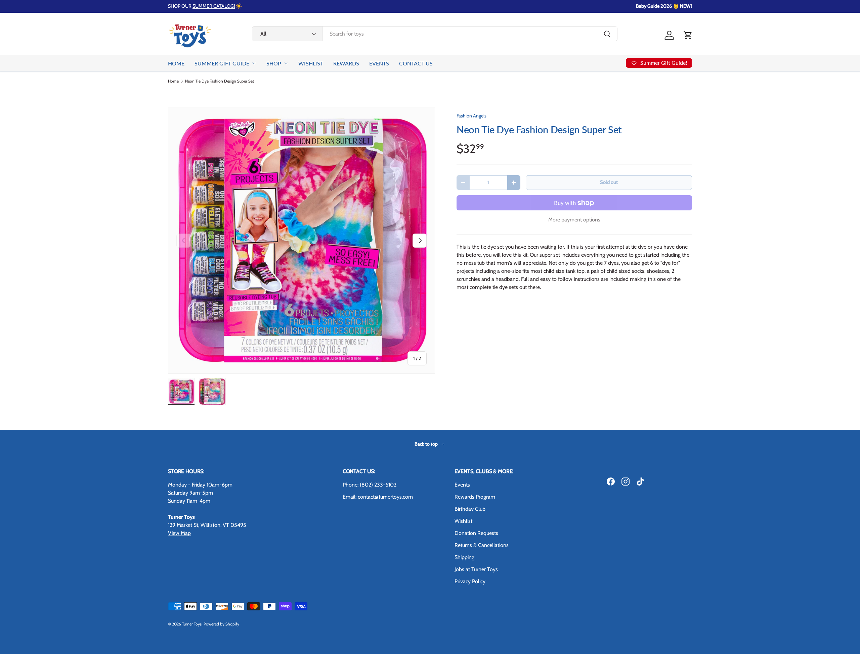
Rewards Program (475, 497)
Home (173, 81)
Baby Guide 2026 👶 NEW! (664, 6)
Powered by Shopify (221, 623)
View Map (179, 533)
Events (462, 485)
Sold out (609, 182)
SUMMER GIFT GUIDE (222, 63)
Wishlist (463, 521)
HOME (176, 63)
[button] (688, 35)
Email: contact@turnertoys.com (378, 497)
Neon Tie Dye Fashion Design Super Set (219, 81)
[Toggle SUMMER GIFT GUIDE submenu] (254, 63)
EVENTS (379, 63)
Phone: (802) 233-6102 (369, 485)
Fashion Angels (471, 116)
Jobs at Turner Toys (476, 569)
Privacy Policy (470, 581)
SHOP (273, 63)
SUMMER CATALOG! (213, 6)
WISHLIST (310, 63)
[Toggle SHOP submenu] (286, 63)
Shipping (464, 557)
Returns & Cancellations (482, 545)
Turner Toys (192, 623)
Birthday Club (470, 509)
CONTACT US (416, 63)
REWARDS (346, 63)
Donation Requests (476, 533)
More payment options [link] (574, 219)
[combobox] (434, 34)
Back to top (427, 444)
